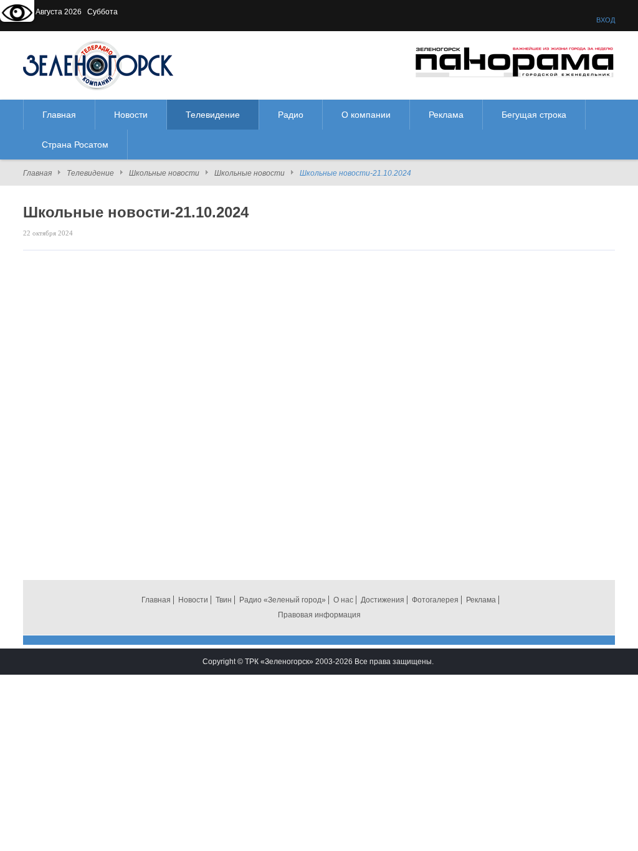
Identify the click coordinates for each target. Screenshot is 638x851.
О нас (343, 600)
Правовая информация (319, 615)
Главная (37, 173)
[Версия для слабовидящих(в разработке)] (17, 14)
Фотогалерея (435, 600)
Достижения (382, 600)
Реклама (481, 600)
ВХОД (605, 20)
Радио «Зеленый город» (282, 600)
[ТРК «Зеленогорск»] (98, 64)
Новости (193, 600)
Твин (224, 600)
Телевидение (90, 173)
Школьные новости (164, 173)
